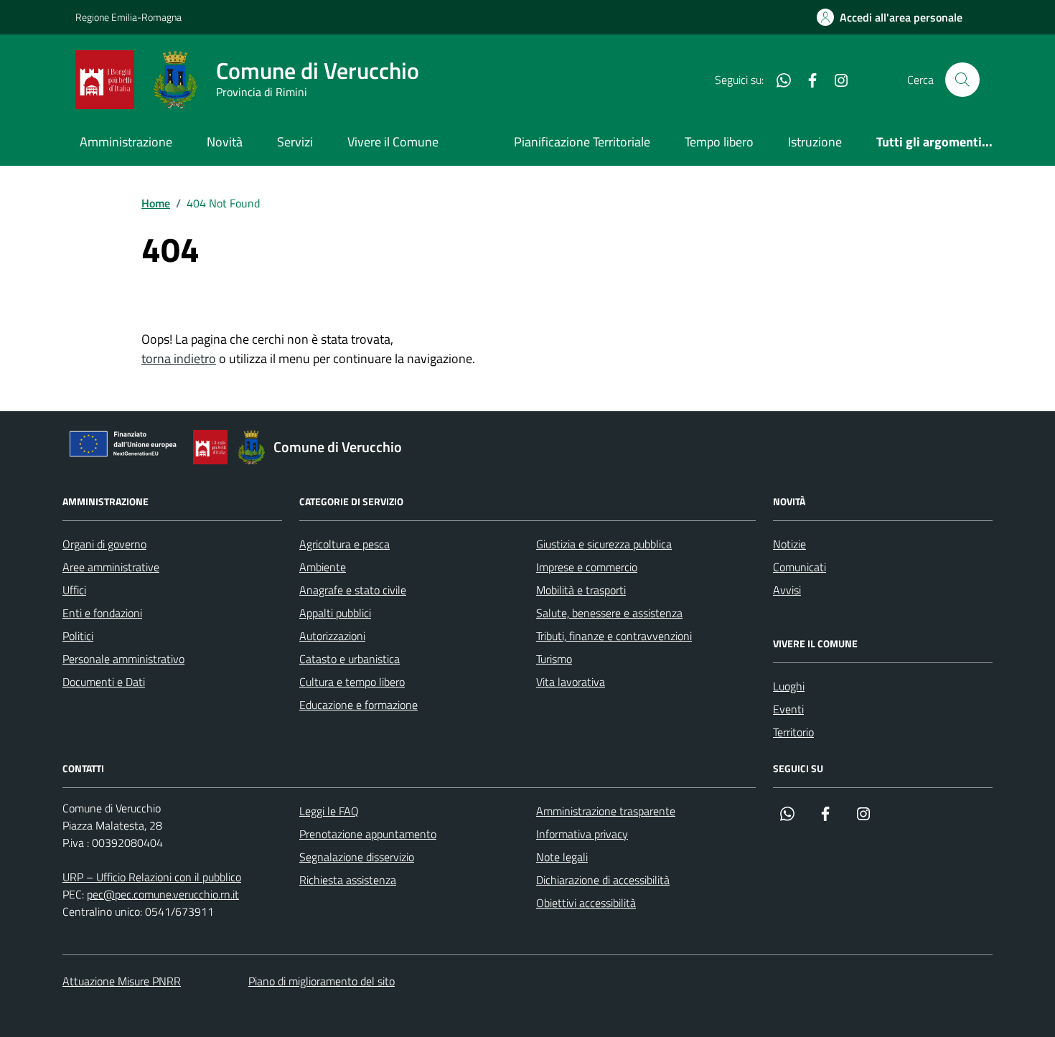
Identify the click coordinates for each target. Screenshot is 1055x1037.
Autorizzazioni (332, 635)
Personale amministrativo (123, 658)
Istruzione (815, 141)
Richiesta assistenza (347, 879)
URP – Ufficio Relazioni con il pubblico (151, 877)
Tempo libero (719, 141)
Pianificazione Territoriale (582, 141)
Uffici (74, 590)
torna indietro (178, 358)
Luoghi (789, 686)
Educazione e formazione (358, 704)
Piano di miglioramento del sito (321, 981)
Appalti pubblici (335, 612)
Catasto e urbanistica (349, 658)
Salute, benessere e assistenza (609, 612)
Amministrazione (126, 141)
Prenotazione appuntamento (367, 834)
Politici (77, 635)
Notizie (789, 544)
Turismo (554, 658)
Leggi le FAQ (329, 811)
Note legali (562, 856)
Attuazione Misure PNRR (121, 981)
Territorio (793, 732)
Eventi (788, 709)
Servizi (295, 141)
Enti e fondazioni (102, 612)
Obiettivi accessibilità (586, 902)
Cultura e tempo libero (352, 681)
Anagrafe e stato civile (352, 590)
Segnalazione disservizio (356, 856)
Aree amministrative (110, 567)
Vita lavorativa (570, 681)
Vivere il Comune (393, 141)
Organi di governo (104, 544)
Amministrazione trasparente (605, 811)
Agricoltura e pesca (344, 544)
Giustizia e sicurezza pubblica (604, 544)
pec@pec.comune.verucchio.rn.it (163, 894)
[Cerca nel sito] (962, 79)
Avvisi (787, 590)
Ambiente (322, 567)
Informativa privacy (582, 834)
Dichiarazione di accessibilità (603, 879)
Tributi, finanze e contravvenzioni (614, 635)
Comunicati (799, 567)
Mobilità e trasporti (581, 590)
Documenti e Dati (103, 681)
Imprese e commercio (586, 567)
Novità (225, 141)
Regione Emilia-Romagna (128, 16)
